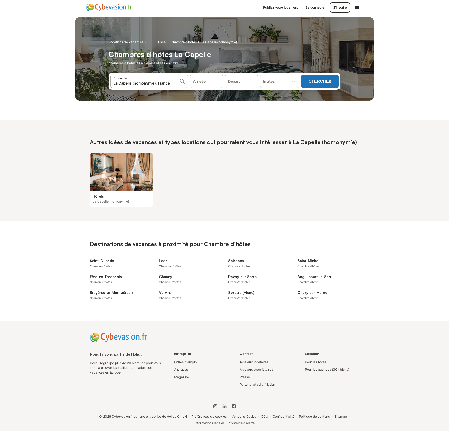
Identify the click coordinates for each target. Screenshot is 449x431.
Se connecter (315, 7)
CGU (264, 416)
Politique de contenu (314, 416)
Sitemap (341, 416)
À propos (181, 369)
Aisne (162, 42)
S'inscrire (340, 7)
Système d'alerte (242, 423)
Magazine (181, 377)
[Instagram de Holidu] (215, 406)
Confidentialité (283, 416)
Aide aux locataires (254, 362)
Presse (245, 377)
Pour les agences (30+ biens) (327, 369)
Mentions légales (244, 416)
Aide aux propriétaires (256, 369)
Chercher (319, 81)
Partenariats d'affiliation (257, 384)
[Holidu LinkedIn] (224, 406)
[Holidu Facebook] (234, 406)
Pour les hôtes (315, 362)
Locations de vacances (126, 42)
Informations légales (209, 423)
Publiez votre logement (280, 7)
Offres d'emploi (185, 362)
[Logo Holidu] (109, 7)
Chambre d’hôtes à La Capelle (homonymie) (204, 42)
